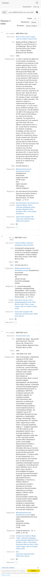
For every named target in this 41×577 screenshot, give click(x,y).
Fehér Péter (32, 302)
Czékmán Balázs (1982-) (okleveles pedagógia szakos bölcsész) (25, 207)
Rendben (33, 570)
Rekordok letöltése (8, 568)
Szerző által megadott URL (25, 217)
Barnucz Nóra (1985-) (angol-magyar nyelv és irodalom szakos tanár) (26, 306)
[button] (36, 18)
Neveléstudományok (23, 171)
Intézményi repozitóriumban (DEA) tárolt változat (25, 220)
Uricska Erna (34, 203)
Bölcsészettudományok (23, 169)
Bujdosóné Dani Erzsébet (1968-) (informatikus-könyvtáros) (26, 211)
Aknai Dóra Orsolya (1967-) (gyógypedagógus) (24, 301)
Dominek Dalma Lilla (23, 203)
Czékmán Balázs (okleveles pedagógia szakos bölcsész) (24, 244)
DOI (17, 552)
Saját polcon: (10, 227)
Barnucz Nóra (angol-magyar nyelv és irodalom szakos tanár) (26, 38)
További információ (5, 575)
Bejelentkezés (27, 7)
